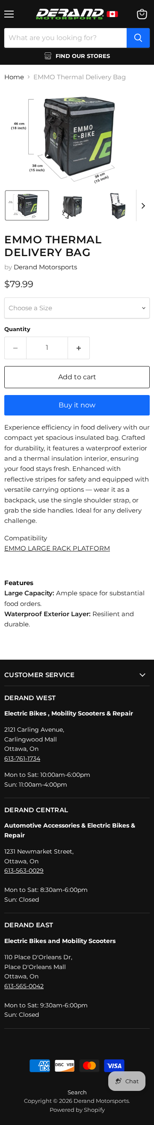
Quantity (17, 329)
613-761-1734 (22, 758)
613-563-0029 (24, 870)
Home (14, 77)
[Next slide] (143, 205)
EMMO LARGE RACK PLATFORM (57, 548)
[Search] (138, 38)
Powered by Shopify (77, 1109)
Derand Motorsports (45, 267)
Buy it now (77, 405)
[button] (27, 205)
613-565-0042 (24, 986)
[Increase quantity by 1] (79, 348)
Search (77, 1092)
